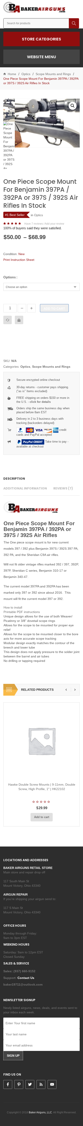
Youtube (52, 1084)
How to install (13, 607)
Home (12, 74)
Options (9, 277)
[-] (22, 308)
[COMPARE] (7, 320)
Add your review (54, 223)
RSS (41, 1084)
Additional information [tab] (25, 488)
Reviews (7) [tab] (63, 488)
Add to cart (54, 308)
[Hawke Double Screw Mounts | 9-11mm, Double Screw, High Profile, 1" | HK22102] (42, 741)
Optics (25, 74)
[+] (31, 308)
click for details (40, 401)
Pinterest (18, 1084)
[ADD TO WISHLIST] (19, 320)
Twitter (29, 1084)
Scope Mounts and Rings (53, 74)
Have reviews (33, 223)
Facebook (7, 1084)
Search (74, 23)
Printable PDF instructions (22, 612)
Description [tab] (14, 478)
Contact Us (26, 978)
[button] (73, 106)
